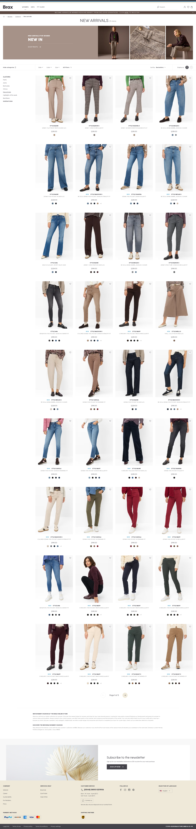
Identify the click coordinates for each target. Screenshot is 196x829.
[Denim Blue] (52, 203)
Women (25, 7)
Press (5, 804)
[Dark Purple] (97, 272)
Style (39, 67)
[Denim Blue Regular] (88, 203)
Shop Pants (33, 47)
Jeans (5, 83)
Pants (5, 80)
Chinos (5, 89)
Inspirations (8, 101)
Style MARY (136, 331)
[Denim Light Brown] (91, 409)
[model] (187, 67)
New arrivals (7, 92)
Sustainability (7, 797)
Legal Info (6, 826)
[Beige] (54, 135)
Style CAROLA (94, 400)
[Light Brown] (134, 135)
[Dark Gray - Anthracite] (94, 272)
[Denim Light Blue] (172, 135)
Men (33, 7)
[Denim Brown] (98, 203)
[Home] (5, 17)
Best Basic (6, 98)
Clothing (6, 77)
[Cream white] (88, 683)
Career (5, 793)
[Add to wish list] (70, 78)
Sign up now (115, 767)
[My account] (185, 7)
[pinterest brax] (133, 790)
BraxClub (43, 790)
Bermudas (6, 86)
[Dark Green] (137, 340)
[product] (191, 67)
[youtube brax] (129, 790)
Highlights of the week (10, 95)
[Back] (103, 695)
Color (48, 67)
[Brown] (94, 135)
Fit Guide (41, 7)
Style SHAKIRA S (134, 126)
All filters (66, 67)
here (126, 12)
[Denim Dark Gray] (49, 340)
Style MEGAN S (174, 126)
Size (56, 67)
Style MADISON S (96, 194)
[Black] (131, 340)
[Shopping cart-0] (191, 7)
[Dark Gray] (174, 272)
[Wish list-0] (188, 7)
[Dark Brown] (91, 272)
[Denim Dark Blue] (56, 203)
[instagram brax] (125, 790)
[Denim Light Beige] (177, 203)
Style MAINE (54, 126)
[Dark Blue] (134, 340)
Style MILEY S (136, 674)
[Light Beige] (139, 478)
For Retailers (7, 800)
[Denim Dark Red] (97, 409)
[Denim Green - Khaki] (94, 409)
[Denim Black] (52, 340)
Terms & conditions (41, 826)
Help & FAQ (43, 797)
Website (5, 790)
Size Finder (43, 793)
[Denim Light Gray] (176, 135)
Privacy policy (28, 826)
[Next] (125, 695)
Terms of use (16, 826)
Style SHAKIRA (136, 194)
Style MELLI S (176, 331)
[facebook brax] (121, 790)
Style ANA (54, 263)
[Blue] (132, 478)
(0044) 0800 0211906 (94, 790)
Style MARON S (94, 126)
